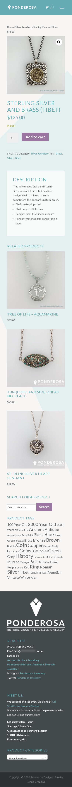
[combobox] (27, 757)
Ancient (36, 529)
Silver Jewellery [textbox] (26, 758)
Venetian (54, 572)
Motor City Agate (54, 557)
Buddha (11, 546)
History (24, 556)
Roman (46, 567)
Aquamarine (14, 535)
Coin (21, 545)
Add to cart (35, 137)
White (25, 577)
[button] (59, 42)
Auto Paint (27, 535)
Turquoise (35, 572)
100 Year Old (17, 525)
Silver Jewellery (23, 27)
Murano (13, 562)
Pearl (47, 562)
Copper (35, 545)
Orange (24, 562)
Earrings (13, 551)
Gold (44, 551)
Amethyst (23, 530)
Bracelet (20, 541)
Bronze (39, 540)
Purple (11, 567)
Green (54, 550)
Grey (11, 557)
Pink (54, 562)
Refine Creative (36, 781)
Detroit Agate (50, 546)
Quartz (20, 567)
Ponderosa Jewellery (32, 673)
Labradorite (39, 557)
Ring (35, 566)
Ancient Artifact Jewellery (23, 660)
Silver (10, 158)
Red (26, 567)
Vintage (13, 577)
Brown (53, 540)
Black (39, 534)
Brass (59, 153)
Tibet (17, 158)
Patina (36, 561)
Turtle (45, 573)
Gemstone (30, 550)
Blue (49, 534)
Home (10, 27)
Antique (52, 529)
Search (44, 507)
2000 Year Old (42, 524)
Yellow (33, 578)
